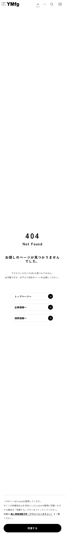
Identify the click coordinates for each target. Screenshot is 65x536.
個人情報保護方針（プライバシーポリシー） (32, 513)
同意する (32, 528)
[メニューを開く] (60, 4)
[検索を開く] (51, 4)
